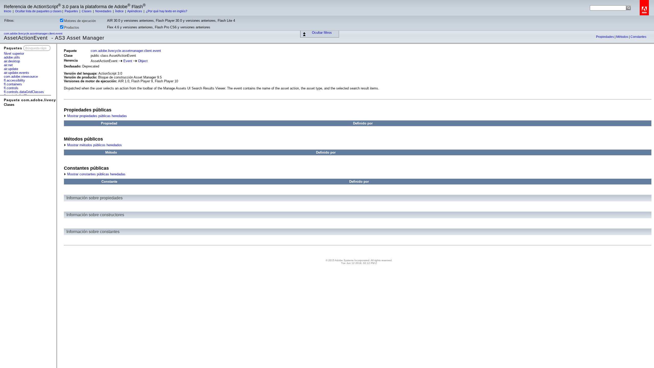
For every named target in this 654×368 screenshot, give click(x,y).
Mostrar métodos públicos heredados (94, 145)
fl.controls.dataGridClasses (24, 92)
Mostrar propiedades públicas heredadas (96, 116)
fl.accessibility (14, 80)
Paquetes (72, 11)
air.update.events (16, 73)
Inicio (8, 11)
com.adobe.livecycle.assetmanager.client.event (33, 33)
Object (143, 61)
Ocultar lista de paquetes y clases (38, 11)
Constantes (638, 37)
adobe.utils (12, 57)
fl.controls (11, 88)
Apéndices (135, 11)
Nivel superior (14, 53)
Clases (87, 11)
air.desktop (12, 61)
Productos (71, 27)
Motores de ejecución (80, 21)
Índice (119, 11)
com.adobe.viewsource (21, 76)
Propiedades (605, 37)
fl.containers (13, 84)
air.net (8, 65)
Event (127, 61)
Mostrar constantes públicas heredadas (95, 174)
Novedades (103, 11)
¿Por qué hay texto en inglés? (166, 11)
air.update (11, 69)
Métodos (622, 37)
